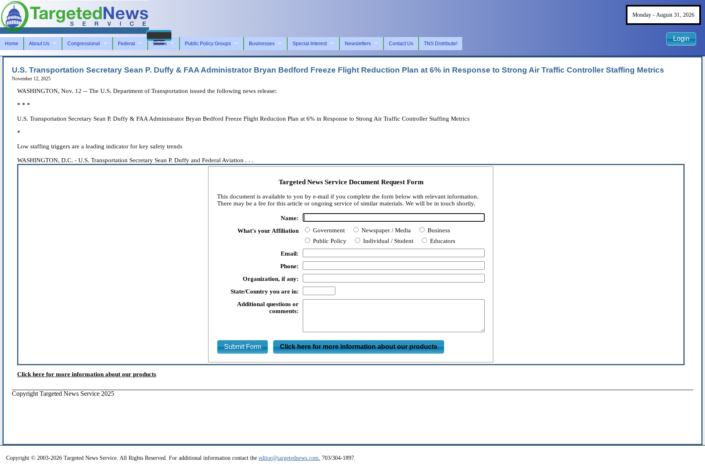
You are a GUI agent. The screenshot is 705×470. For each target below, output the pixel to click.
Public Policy (328, 241)
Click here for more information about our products (86, 374)
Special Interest (310, 43)
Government (328, 230)
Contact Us (401, 43)
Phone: (289, 266)
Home (11, 43)
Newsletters (358, 43)
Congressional (83, 43)
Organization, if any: (271, 279)
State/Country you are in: (265, 291)
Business (438, 230)
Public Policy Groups (208, 43)
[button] (159, 35)
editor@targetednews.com (289, 458)
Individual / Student (387, 241)
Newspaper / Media (385, 230)
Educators (441, 241)
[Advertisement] (160, 415)
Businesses (262, 43)
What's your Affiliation (268, 230)
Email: (290, 253)
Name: (290, 218)
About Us (39, 43)
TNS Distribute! (440, 43)
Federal (126, 43)
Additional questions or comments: (268, 307)
